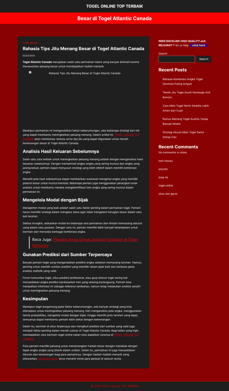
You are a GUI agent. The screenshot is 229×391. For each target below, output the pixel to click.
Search (163, 53)
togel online (166, 185)
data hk (163, 177)
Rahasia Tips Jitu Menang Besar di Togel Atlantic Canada (83, 48)
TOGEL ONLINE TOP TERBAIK (119, 386)
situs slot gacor (168, 193)
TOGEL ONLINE (30, 43)
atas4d (163, 169)
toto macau (166, 160)
